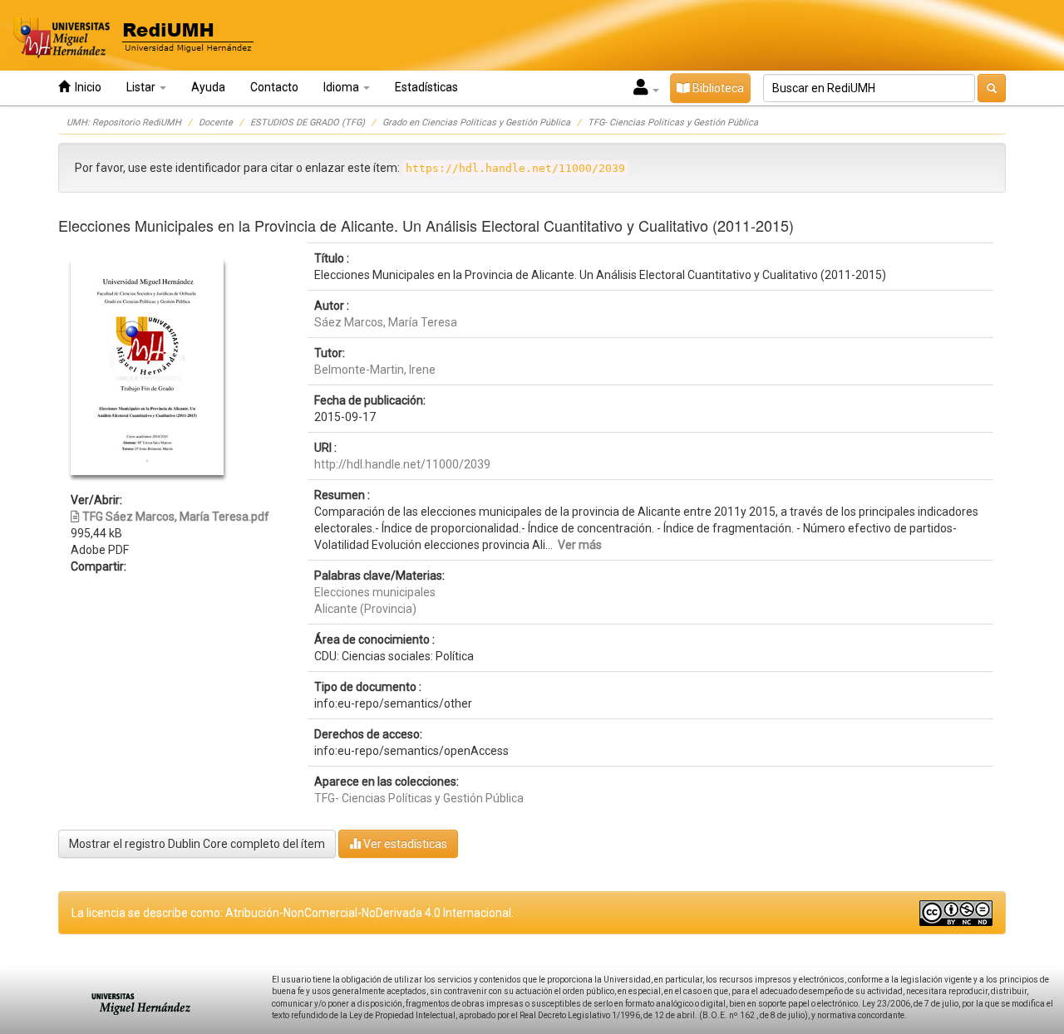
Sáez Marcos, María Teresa (385, 322)
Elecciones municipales (375, 592)
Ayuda (208, 87)
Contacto (274, 87)
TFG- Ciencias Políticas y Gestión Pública (673, 122)
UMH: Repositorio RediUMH (123, 122)
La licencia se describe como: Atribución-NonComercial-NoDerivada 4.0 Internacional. (292, 912)
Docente (216, 122)
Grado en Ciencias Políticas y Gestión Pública (476, 122)
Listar (142, 87)
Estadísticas (426, 87)
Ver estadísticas (404, 843)
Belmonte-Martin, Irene (375, 369)
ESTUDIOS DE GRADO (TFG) (307, 122)
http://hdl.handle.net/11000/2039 (402, 464)
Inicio (85, 87)
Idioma (342, 87)
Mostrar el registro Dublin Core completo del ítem (197, 843)
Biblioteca (717, 88)
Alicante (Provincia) (365, 608)
